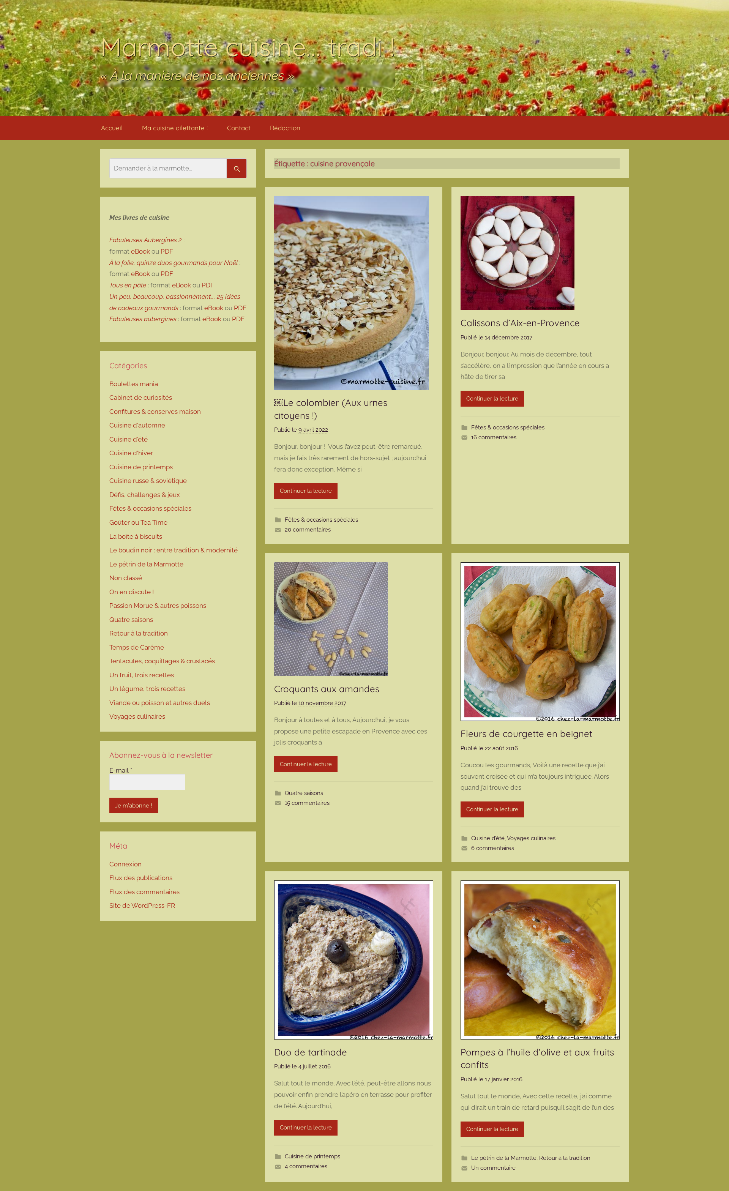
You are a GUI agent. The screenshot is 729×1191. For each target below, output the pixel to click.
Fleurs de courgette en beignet (526, 733)
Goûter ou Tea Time (138, 522)
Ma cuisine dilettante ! (175, 128)
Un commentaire (493, 1167)
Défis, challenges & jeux (144, 494)
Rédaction (285, 128)
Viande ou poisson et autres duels (159, 703)
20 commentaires (308, 529)
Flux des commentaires (144, 892)
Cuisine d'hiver (131, 453)
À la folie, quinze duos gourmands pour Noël (173, 263)
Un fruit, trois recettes (141, 675)
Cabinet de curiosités (140, 397)
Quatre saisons (304, 793)
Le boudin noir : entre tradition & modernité (173, 550)
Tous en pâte (127, 285)
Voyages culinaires (531, 838)
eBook (140, 251)
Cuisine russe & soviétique (148, 480)
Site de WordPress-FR (142, 905)
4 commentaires (306, 1166)
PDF (167, 251)
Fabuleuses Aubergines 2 (145, 240)
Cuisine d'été (488, 838)
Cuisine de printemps (312, 1156)
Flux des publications (140, 878)
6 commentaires (492, 848)
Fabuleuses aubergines (143, 319)
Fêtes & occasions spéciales (321, 519)
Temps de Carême (136, 647)
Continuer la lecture (306, 490)
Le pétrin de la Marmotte (503, 1158)
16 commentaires (493, 437)
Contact (239, 128)
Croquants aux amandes (326, 688)
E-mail (120, 770)
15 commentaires (307, 803)
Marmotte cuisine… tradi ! (247, 46)
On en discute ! (131, 592)
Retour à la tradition (564, 1158)
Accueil (112, 128)
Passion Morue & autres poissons (157, 605)
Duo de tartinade (310, 1052)
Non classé (125, 578)
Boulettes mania (133, 384)
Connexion (125, 864)
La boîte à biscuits (135, 536)
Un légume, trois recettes (147, 689)
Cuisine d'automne (137, 425)
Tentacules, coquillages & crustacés (162, 661)
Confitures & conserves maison (155, 411)
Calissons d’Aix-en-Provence (520, 322)
